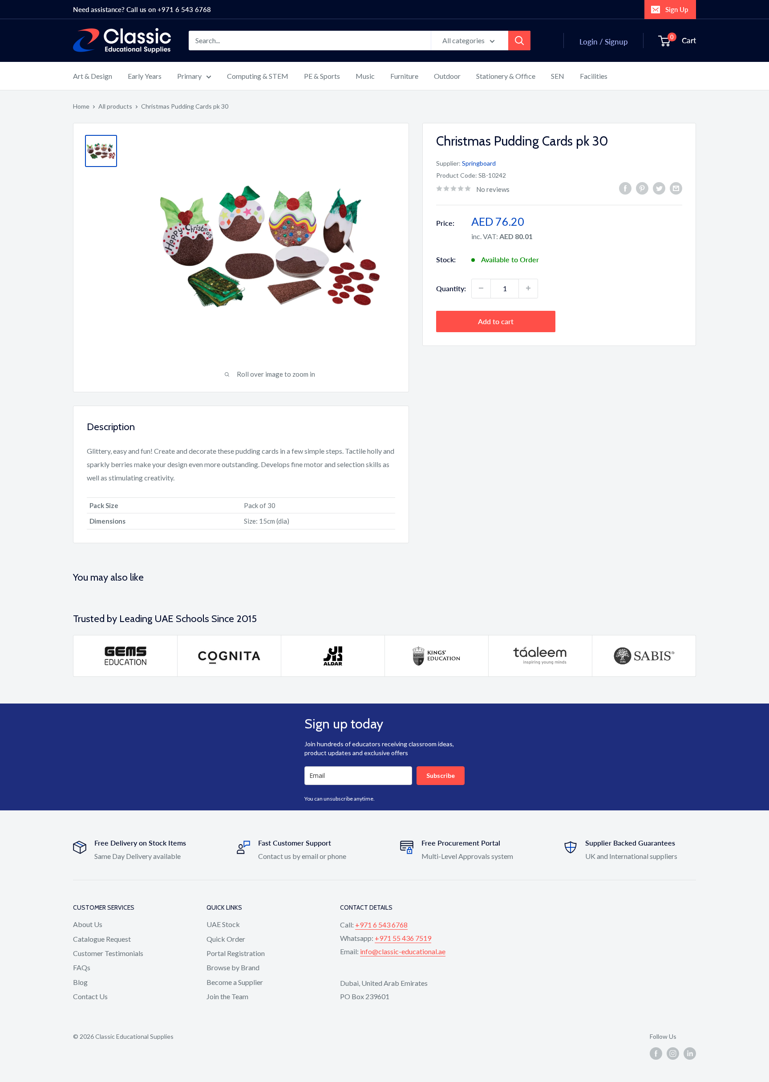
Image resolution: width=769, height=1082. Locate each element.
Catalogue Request (102, 939)
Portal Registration (235, 953)
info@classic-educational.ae (402, 951)
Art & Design (92, 76)
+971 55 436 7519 (403, 938)
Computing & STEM (257, 76)
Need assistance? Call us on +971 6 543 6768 (142, 9)
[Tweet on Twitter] (659, 188)
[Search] (519, 40)
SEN (557, 76)
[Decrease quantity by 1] (481, 288)
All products (115, 106)
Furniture (404, 76)
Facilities (593, 76)
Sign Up (676, 9)
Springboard (479, 163)
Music (365, 76)
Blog (80, 982)
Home (81, 106)
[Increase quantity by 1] (528, 288)
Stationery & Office (505, 76)
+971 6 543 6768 (381, 924)
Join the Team (227, 996)
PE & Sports (322, 76)
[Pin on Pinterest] (642, 188)
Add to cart (496, 321)
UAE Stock (223, 924)
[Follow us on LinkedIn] (690, 1053)
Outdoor (447, 76)
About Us (87, 924)
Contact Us (90, 996)
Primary (189, 76)
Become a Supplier (234, 982)
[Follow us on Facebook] (656, 1053)
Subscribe (440, 775)
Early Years (145, 76)
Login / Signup (603, 41)
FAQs (81, 967)
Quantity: (451, 288)
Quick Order (225, 939)
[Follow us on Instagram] (673, 1053)
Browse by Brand (232, 967)
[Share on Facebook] (625, 188)
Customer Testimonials (108, 953)
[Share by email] (676, 188)
